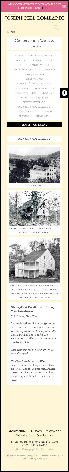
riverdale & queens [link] (34, 97)
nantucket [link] (25, 111)
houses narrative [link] (34, 124)
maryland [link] (44, 111)
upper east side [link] (43, 88)
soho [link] (49, 60)
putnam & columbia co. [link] (34, 107)
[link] (64, 93)
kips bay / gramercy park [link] (34, 83)
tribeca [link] (36, 60)
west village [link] (34, 79)
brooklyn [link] (47, 93)
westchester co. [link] (34, 102)
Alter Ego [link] (42, 458)
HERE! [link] (46, 8)
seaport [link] (21, 60)
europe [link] (19, 55)
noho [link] (23, 65)
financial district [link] (41, 55)
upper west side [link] (25, 93)
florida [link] (24, 116)
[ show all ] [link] (42, 116)
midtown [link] (21, 88)
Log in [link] (34, 452)
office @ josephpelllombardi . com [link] (34, 449)
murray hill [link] (40, 65)
